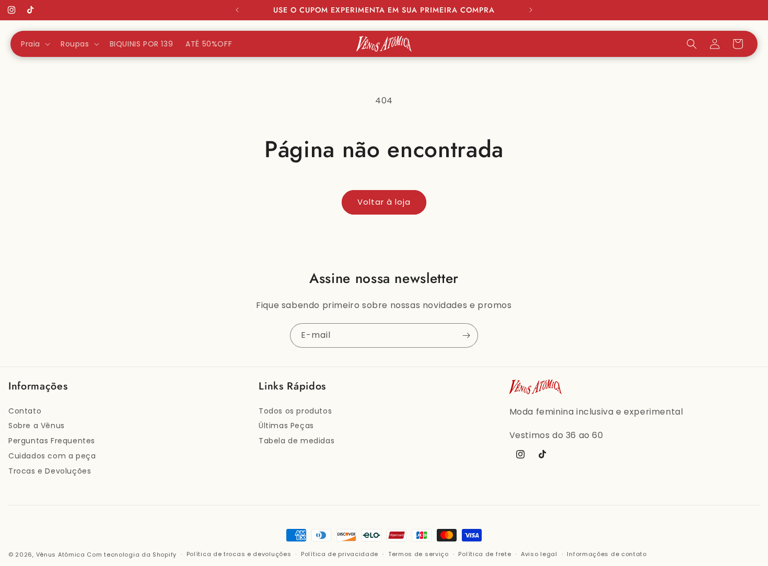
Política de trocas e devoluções (239, 554)
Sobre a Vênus (36, 425)
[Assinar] (466, 335)
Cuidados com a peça (52, 456)
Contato (24, 411)
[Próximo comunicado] (530, 10)
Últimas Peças (286, 425)
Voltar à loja (384, 201)
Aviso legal (539, 554)
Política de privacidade (339, 554)
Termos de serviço (418, 554)
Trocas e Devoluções (49, 471)
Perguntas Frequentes (51, 440)
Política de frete (484, 554)
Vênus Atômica (60, 554)
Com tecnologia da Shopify (132, 554)
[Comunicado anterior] (237, 10)
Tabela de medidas (296, 440)
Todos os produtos (295, 411)
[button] (34, 44)
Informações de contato (606, 554)
